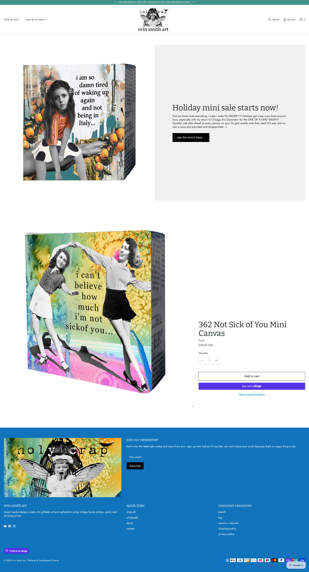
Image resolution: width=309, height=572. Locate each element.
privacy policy (226, 534)
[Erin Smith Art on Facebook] (9, 526)
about (129, 523)
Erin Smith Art (18, 560)
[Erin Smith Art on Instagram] (14, 526)
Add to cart (251, 376)
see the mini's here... (191, 137)
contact (130, 528)
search (222, 512)
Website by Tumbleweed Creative (43, 560)
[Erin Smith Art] (153, 19)
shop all (131, 512)
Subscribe (135, 466)
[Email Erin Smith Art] (5, 526)
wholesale (132, 517)
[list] (98, 309)
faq (220, 517)
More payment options (252, 394)
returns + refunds (228, 523)
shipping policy (227, 528)
